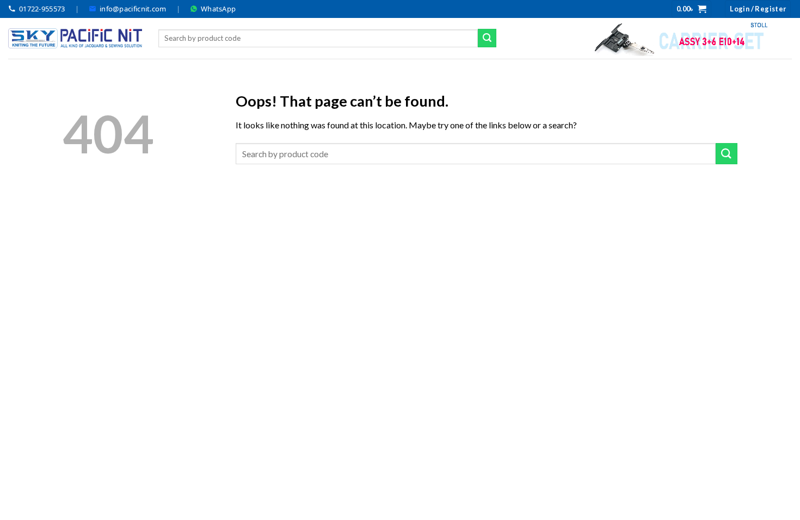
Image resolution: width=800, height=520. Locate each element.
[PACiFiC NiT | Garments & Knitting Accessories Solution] (75, 38)
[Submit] (487, 38)
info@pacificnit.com (133, 9)
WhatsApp (218, 9)
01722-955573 (42, 9)
